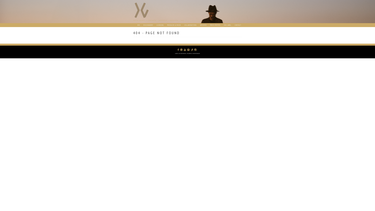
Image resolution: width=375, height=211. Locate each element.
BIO (139, 25)
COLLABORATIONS (190, 25)
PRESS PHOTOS (215, 25)
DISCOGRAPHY (148, 25)
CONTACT (238, 25)
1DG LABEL (227, 25)
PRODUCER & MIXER (174, 25)
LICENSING (160, 25)
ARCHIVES (203, 25)
